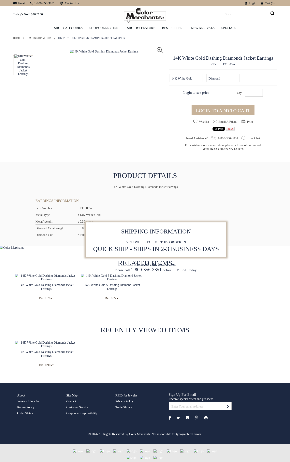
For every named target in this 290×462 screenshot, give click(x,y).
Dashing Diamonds (39, 38)
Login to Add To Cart (223, 110)
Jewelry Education (28, 401)
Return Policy (25, 407)
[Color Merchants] (228, 406)
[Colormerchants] (145, 15)
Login (252, 3)
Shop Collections (104, 28)
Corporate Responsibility (81, 413)
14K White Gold (181, 78)
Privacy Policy (124, 401)
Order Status (25, 413)
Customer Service (77, 407)
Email (21, 3)
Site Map (72, 395)
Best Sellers (173, 28)
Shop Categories (68, 28)
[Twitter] (178, 417)
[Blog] (206, 417)
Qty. (239, 93)
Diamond (214, 78)
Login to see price (196, 93)
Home (16, 38)
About (21, 395)
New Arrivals (203, 28)
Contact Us (71, 3)
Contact (71, 401)
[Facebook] (170, 417)
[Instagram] (187, 417)
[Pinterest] (196, 417)
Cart (269, 3)
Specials (228, 28)
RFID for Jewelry (126, 395)
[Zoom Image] (160, 50)
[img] (272, 13)
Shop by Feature (141, 28)
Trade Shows (123, 407)
